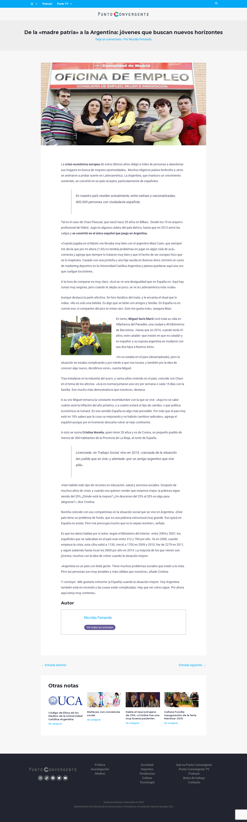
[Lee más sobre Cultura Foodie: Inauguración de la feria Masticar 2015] (181, 699)
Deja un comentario (108, 39)
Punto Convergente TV (194, 769)
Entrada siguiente (192, 665)
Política (100, 764)
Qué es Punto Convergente (194, 764)
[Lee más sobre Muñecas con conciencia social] (104, 699)
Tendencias (147, 773)
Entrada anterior (53, 665)
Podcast (47, 3)
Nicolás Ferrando (98, 618)
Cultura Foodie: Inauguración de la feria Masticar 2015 (180, 715)
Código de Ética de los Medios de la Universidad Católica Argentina (65, 716)
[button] (34, 4)
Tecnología (147, 782)
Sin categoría (55, 723)
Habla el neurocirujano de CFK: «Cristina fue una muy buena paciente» (142, 715)
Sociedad (147, 764)
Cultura (147, 777)
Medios (100, 773)
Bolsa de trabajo (194, 777)
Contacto (194, 782)
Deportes (147, 769)
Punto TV (62, 3)
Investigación (100, 769)
